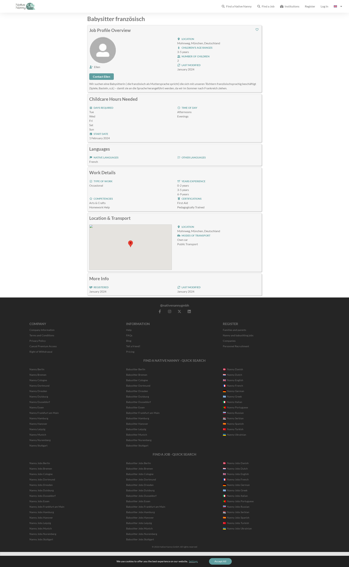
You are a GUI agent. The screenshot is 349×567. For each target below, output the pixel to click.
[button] (257, 29)
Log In (324, 6)
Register (310, 6)
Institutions (291, 6)
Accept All (220, 561)
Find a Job (267, 6)
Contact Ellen (101, 76)
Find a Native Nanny (238, 6)
